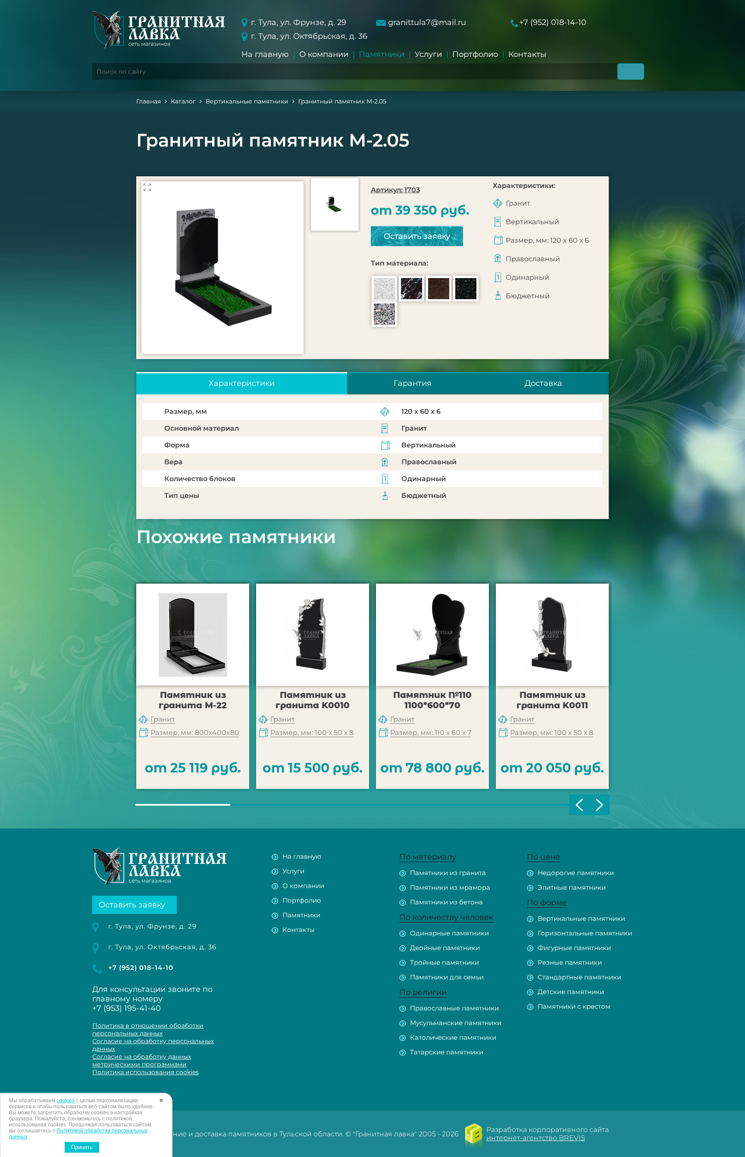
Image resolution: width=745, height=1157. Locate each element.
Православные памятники (454, 1008)
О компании (323, 54)
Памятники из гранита (448, 873)
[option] (222, 267)
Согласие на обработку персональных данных (153, 1045)
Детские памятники (571, 992)
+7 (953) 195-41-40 (126, 1008)
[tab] (241, 383)
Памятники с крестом (574, 1006)
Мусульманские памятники (455, 1023)
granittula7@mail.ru (427, 22)
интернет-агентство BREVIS (535, 1138)
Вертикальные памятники (581, 918)
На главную (265, 54)
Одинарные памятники (449, 933)
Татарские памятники (446, 1052)
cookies (65, 1101)
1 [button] (182, 805)
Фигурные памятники (574, 948)
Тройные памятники (444, 962)
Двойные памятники (445, 948)
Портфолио (475, 54)
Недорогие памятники (576, 873)
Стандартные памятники (579, 977)
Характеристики (242, 383)
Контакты (527, 54)
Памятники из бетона (446, 902)
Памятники (381, 54)
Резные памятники (570, 962)
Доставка (543, 383)
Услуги (428, 54)
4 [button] (467, 805)
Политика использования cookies (145, 1072)
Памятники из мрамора (450, 887)
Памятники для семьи (447, 977)
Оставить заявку (417, 236)
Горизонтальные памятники (585, 933)
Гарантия (413, 383)
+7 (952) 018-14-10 (552, 22)
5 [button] (562, 805)
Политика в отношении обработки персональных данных (147, 1029)
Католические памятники (453, 1037)
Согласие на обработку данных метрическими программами (141, 1060)
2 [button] (277, 805)
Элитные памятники (572, 887)
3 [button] (372, 805)
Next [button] (599, 804)
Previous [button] (579, 804)
